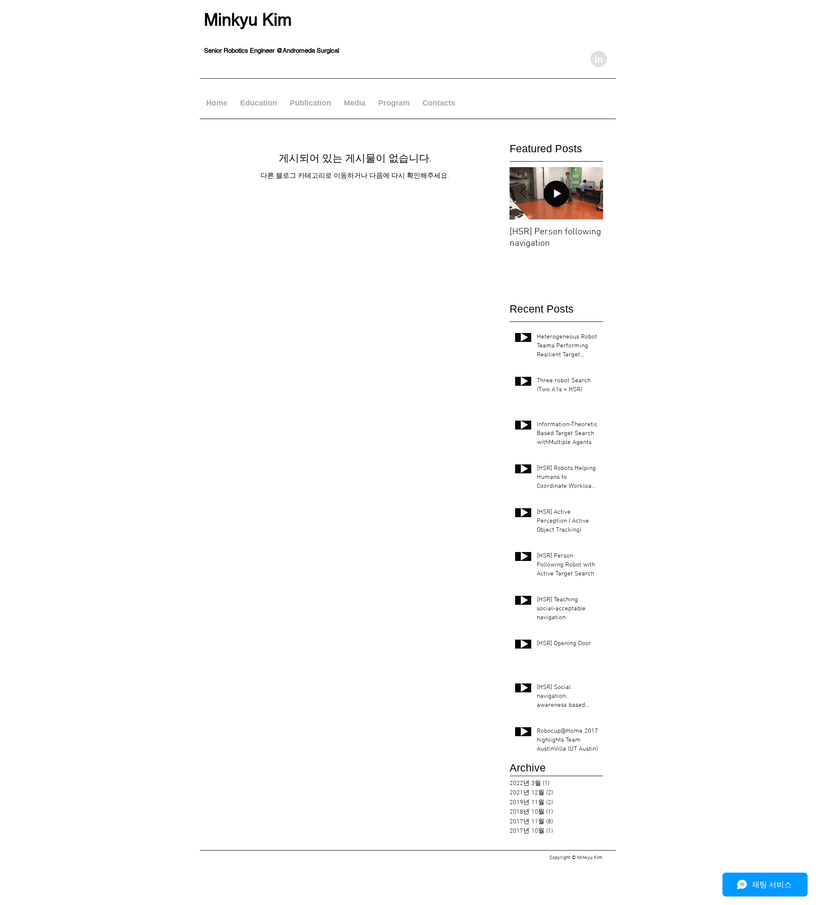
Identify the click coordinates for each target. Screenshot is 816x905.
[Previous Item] (523, 193)
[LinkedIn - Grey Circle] (598, 59)
